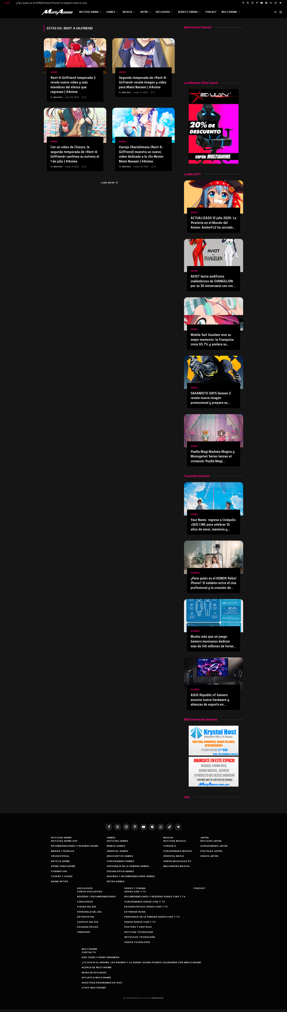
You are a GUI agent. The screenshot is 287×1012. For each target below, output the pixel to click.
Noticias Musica (174, 841)
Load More (108, 182)
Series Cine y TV (135, 891)
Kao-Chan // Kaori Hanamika (100, 957)
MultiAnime (229, 12)
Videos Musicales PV (177, 861)
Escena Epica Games (120, 871)
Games (110, 12)
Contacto (89, 952)
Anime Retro (59, 881)
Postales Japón (211, 851)
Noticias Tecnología (138, 932)
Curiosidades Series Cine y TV (144, 901)
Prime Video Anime (63, 866)
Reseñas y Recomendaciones (96, 896)
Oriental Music (173, 856)
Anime (54, 72)
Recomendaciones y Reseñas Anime (74, 846)
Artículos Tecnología (139, 937)
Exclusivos (163, 12)
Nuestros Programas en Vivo (102, 982)
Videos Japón (209, 856)
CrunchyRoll (60, 856)
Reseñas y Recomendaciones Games (131, 876)
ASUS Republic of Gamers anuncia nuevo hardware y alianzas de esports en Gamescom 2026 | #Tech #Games (210, 700)
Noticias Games (117, 841)
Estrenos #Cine (135, 911)
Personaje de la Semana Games (128, 866)
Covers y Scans (62, 876)
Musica (127, 12)
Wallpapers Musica (176, 866)
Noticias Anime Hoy (64, 841)
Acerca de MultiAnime (97, 967)
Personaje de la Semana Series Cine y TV (152, 916)
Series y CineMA (188, 12)
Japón (144, 12)
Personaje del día (89, 911)
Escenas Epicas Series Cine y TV (146, 906)
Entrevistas (85, 916)
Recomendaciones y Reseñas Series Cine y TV (154, 896)
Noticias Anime (89, 12)
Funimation (59, 871)
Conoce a (169, 846)
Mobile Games (116, 846)
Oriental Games (117, 851)
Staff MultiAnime (94, 987)
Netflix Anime (60, 861)
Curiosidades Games (120, 861)
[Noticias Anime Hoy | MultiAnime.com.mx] (58, 12)
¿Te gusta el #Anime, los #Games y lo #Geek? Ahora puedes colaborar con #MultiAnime (141, 962)
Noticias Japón (211, 841)
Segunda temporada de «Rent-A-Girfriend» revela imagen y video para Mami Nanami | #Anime (143, 82)
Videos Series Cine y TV (140, 922)
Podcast (211, 12)
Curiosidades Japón (214, 846)
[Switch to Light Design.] (275, 12)
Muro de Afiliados (94, 972)
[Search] (280, 12)
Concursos (85, 901)
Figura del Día (86, 906)
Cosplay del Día (87, 922)
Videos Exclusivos (89, 891)
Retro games (116, 881)
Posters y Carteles (138, 927)
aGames (195, 572)
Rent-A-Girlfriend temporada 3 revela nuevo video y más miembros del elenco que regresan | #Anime (73, 84)
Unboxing (83, 932)
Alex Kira (57, 97)
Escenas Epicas (87, 927)
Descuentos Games (120, 856)
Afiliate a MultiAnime (96, 977)
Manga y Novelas (62, 851)
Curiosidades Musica (177, 851)
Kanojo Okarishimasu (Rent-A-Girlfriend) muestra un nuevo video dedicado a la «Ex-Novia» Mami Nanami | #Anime (141, 154)
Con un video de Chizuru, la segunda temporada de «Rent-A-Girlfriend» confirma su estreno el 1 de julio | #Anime (74, 154)
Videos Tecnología (137, 942)
